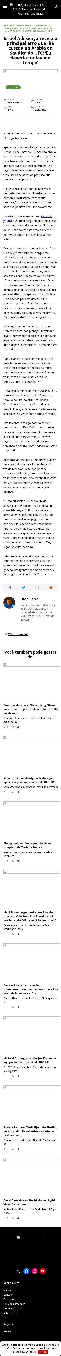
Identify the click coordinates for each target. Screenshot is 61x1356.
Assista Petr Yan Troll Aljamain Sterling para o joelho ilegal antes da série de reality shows (30, 1131)
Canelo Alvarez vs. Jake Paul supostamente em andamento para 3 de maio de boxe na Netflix (30, 989)
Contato (8, 1294)
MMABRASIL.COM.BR (13, 25)
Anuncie (7, 1290)
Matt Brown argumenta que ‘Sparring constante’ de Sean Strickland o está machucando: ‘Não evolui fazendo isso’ (29, 916)
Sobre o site (10, 1313)
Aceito (43, 1351)
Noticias (8, 1331)
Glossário (8, 1299)
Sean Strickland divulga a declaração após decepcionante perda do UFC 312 (29, 780)
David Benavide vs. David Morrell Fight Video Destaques (29, 1202)
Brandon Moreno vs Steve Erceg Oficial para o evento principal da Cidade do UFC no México (31, 709)
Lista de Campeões (14, 1303)
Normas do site (12, 1308)
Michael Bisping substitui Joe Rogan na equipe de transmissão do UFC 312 (29, 1060)
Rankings (13, 87)
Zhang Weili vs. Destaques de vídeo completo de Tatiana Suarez (27, 845)
